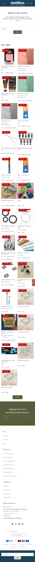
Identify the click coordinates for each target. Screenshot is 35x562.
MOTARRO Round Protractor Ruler (24, 226)
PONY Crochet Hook (6, 175)
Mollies (7, 544)
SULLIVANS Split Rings (23, 360)
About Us (5, 439)
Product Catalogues (8, 453)
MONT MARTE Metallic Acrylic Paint (25, 149)
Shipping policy (13, 546)
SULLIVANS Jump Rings (23, 306)
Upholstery (6, 486)
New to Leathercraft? (8, 461)
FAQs (4, 443)
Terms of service (29, 544)
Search (17, 32)
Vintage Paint (6, 493)
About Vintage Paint (8, 468)
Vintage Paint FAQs (8, 472)
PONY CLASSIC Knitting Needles (9, 148)
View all (17, 397)
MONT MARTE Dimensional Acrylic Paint (8, 94)
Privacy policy (21, 544)
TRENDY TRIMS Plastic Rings (8, 226)
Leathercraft (6, 490)
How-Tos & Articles (8, 457)
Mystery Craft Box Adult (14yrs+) (7, 332)
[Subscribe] (30, 417)
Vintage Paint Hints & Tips (10, 476)
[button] (3, 3)
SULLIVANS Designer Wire (7, 200)
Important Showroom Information (12, 518)
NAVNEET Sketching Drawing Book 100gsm (8, 253)
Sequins (19, 200)
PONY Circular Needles (23, 121)
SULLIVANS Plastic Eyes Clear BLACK (25, 280)
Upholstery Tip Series (8, 464)
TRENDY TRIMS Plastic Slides (8, 279)
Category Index (7, 497)
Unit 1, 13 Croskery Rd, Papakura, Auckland (15, 509)
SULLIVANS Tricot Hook (7, 306)
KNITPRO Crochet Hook (23, 253)
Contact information (22, 546)
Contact (5, 436)
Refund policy (14, 544)
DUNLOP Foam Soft (6, 121)
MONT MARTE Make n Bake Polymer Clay (8, 67)
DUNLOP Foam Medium (23, 66)
